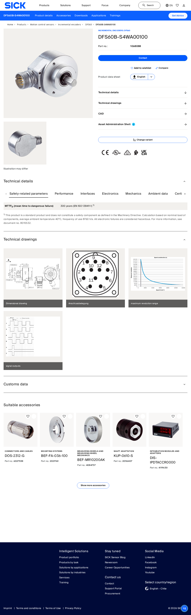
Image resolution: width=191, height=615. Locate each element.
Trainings (115, 15)
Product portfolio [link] (69, 557)
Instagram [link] (151, 568)
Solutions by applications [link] (73, 568)
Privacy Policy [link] (73, 608)
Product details (44, 15)
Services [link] (64, 578)
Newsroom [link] (111, 563)
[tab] (28, 194)
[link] (15, 5)
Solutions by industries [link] (72, 573)
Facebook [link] (151, 563)
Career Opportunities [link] (117, 568)
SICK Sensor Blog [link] (115, 557)
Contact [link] (109, 584)
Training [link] (63, 583)
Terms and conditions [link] (29, 608)
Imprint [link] (8, 608)
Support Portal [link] (113, 589)
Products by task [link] (68, 563)
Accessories (63, 15)
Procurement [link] (112, 594)
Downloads (81, 15)
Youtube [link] (150, 573)
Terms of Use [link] (53, 608)
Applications (98, 15)
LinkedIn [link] (150, 557)
